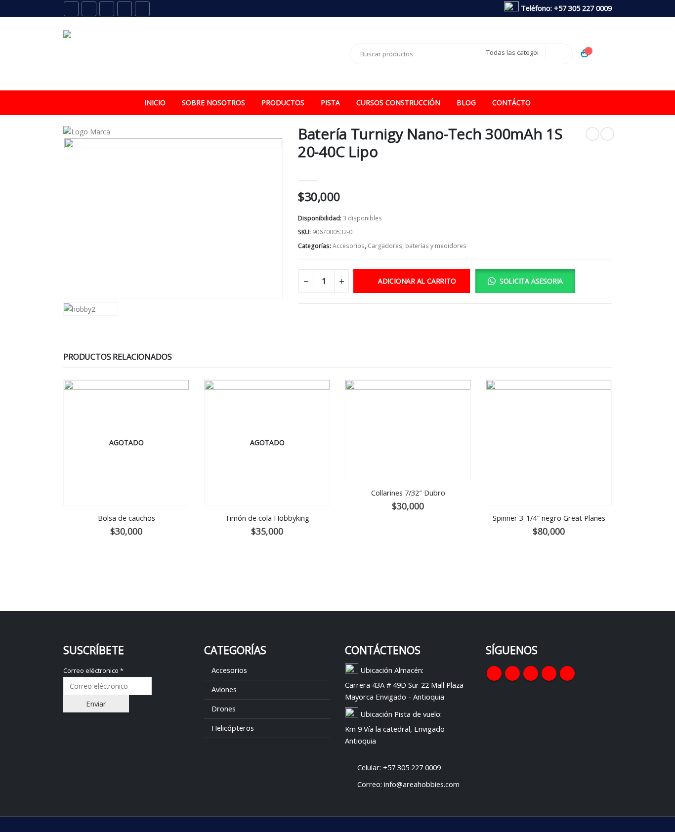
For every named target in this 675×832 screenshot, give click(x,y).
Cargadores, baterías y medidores (417, 246)
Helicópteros (232, 728)
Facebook (494, 673)
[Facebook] (71, 8)
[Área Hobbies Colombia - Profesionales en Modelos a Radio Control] (125, 53)
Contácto (511, 102)
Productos (282, 102)
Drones (223, 708)
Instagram (549, 673)
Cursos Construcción (398, 102)
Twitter (512, 673)
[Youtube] (106, 8)
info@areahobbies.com (422, 784)
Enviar (96, 703)
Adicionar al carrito (417, 281)
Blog (466, 102)
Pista (330, 102)
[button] (528, 282)
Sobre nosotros (213, 102)
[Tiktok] (142, 8)
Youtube (530, 673)
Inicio (155, 102)
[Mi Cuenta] (604, 53)
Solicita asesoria (531, 281)
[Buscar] (558, 52)
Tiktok (567, 673)
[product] (407, 430)
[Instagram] (124, 8)
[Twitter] (89, 8)
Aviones (224, 689)
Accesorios (349, 246)
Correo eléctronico (93, 670)
